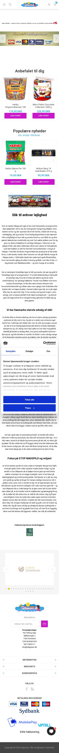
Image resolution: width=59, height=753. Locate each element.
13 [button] (34, 588)
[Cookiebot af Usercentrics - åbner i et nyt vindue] (43, 343)
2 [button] (8, 588)
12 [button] (32, 588)
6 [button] (18, 588)
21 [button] (52, 588)
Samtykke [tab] (11, 351)
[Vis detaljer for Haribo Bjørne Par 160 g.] (15, 152)
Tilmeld (44, 624)
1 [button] (6, 588)
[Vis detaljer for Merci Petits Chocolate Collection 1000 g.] (43, 88)
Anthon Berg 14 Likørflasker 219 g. (43, 169)
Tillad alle (29, 399)
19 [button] (48, 588)
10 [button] (27, 588)
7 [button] (20, 588)
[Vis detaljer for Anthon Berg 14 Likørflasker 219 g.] (43, 152)
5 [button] (16, 588)
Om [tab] (48, 351)
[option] (29, 38)
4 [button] (13, 588)
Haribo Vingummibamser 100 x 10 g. (15, 107)
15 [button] (39, 588)
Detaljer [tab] (30, 351)
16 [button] (41, 588)
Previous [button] (3, 38)
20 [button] (50, 588)
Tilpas (28, 408)
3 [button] (11, 589)
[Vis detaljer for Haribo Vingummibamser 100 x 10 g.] (15, 88)
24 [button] (30, 591)
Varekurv (55, 4)
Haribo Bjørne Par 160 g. (15, 169)
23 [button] (28, 591)
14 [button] (36, 588)
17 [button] (43, 588)
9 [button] (25, 588)
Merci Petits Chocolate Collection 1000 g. (43, 105)
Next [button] (56, 38)
